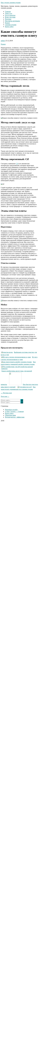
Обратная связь (10, 415)
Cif (17, 163)
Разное (7, 23)
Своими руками (10, 25)
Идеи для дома (10, 17)
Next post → (5, 396)
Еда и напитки (10, 15)
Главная (8, 11)
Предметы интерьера (12, 21)
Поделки (8, 19)
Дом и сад (8, 13)
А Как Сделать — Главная (14, 411)
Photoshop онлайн (11, 409)
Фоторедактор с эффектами (14, 417)
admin (3, 41)
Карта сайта (9, 26)
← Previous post (6, 393)
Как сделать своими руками (11, 2)
